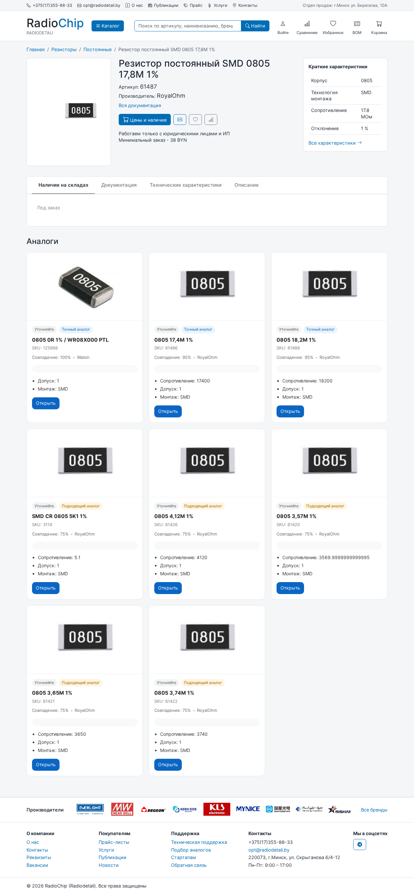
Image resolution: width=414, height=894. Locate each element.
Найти (257, 25)
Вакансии (37, 865)
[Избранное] (333, 23)
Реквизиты (39, 857)
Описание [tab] (246, 185)
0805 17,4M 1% (173, 340)
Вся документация (140, 105)
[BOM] (357, 23)
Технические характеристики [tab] (186, 185)
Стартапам (183, 857)
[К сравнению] (210, 119)
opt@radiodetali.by (101, 5)
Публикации (166, 5)
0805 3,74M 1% (174, 693)
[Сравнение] (307, 23)
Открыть (46, 403)
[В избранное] (195, 119)
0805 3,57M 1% (297, 516)
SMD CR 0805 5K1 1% (59, 516)
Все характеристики (333, 143)
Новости (109, 865)
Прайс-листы (114, 842)
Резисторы (64, 49)
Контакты (247, 5)
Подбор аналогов (191, 850)
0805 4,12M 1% (173, 516)
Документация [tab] (119, 185)
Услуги (220, 5)
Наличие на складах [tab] (63, 185)
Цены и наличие (148, 120)
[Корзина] (379, 23)
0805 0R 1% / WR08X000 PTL (70, 340)
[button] (283, 23)
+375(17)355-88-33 (52, 5)
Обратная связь (189, 865)
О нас (137, 5)
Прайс (196, 5)
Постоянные (97, 49)
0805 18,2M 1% (296, 340)
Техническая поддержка (199, 842)
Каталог (110, 25)
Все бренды (374, 809)
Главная (36, 49)
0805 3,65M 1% (52, 693)
